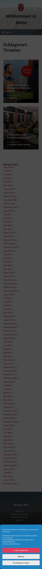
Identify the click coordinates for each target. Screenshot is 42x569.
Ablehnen (21, 556)
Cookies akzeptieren (21, 550)
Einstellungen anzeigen (21, 563)
